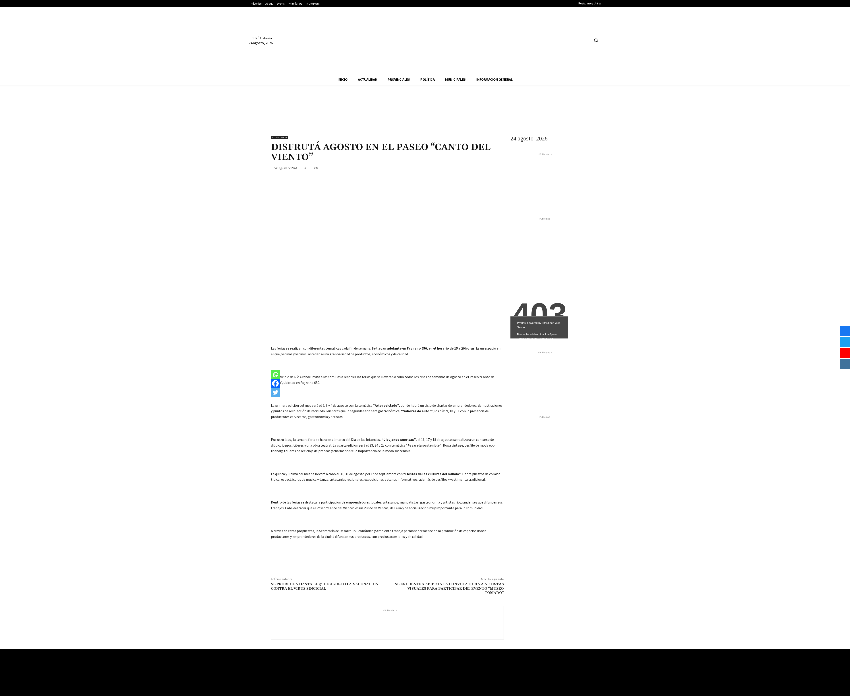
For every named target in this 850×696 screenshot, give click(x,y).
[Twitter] (586, 40)
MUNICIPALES (279, 137)
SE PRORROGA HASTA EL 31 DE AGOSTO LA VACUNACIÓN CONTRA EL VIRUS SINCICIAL (325, 586)
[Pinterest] (478, 167)
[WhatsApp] (488, 167)
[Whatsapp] (275, 374)
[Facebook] (570, 40)
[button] (596, 40)
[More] (499, 167)
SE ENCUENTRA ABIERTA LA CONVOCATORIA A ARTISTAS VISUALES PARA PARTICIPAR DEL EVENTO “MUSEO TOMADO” (449, 588)
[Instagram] (578, 40)
